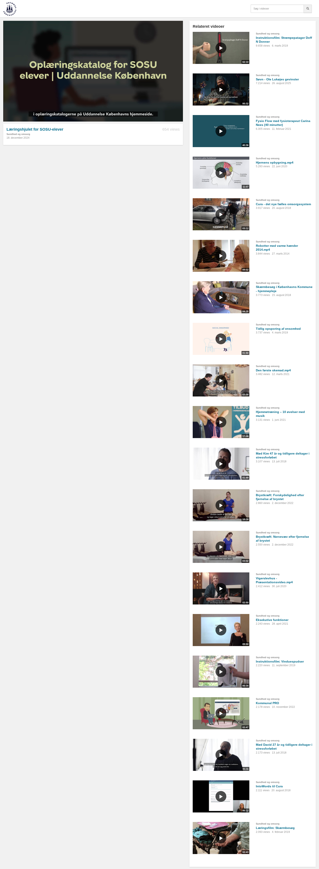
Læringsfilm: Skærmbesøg (275, 828)
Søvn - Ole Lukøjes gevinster (277, 79)
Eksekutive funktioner (272, 620)
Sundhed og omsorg (18, 134)
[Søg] (308, 9)
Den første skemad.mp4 (273, 370)
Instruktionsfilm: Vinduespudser (280, 661)
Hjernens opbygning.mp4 (274, 162)
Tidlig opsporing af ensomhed (278, 328)
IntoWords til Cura (269, 786)
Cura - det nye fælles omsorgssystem (283, 204)
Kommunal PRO (267, 703)
